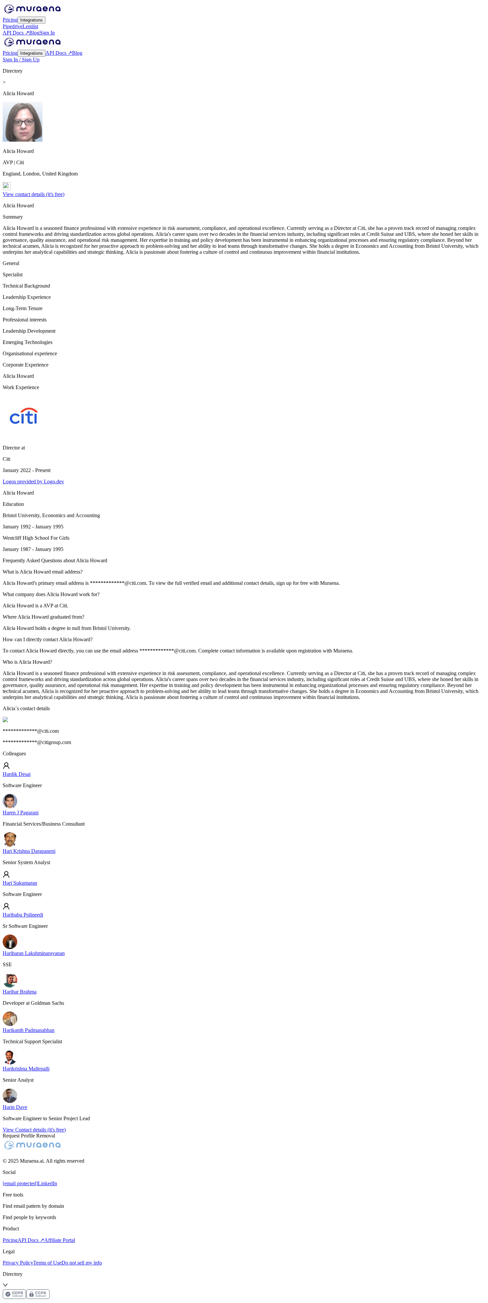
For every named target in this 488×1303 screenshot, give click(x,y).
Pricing (10, 20)
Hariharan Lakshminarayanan (34, 953)
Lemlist (30, 26)
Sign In (47, 32)
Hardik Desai (17, 774)
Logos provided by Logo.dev (33, 481)
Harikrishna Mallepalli (26, 1068)
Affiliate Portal (59, 1240)
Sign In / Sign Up (21, 59)
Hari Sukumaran (20, 883)
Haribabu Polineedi (23, 915)
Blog (34, 32)
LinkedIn (47, 1183)
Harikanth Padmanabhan (28, 1030)
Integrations (31, 20)
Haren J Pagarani (21, 812)
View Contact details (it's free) (34, 1129)
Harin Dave (15, 1107)
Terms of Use (47, 1263)
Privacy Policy (18, 1263)
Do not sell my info (81, 1263)
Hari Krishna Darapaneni (29, 851)
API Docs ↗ (16, 32)
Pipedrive (13, 26)
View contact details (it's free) (33, 194)
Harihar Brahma (20, 991)
